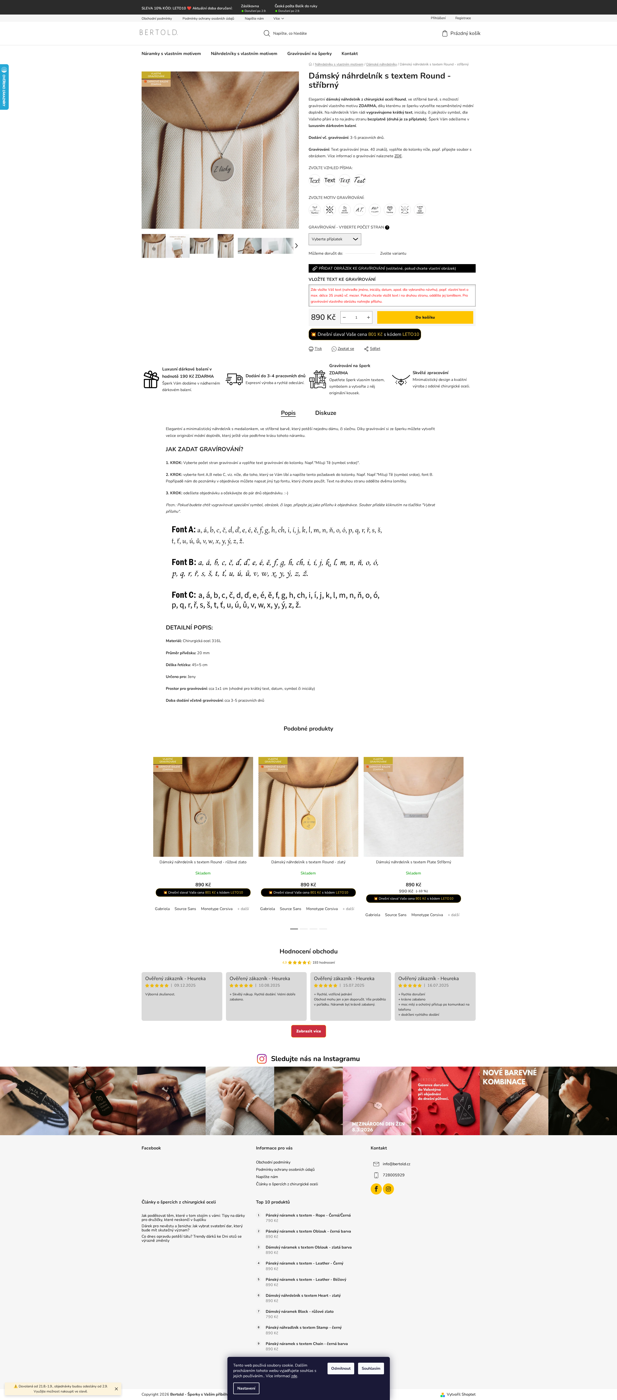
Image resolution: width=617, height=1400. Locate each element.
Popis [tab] (288, 413)
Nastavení (246, 1388)
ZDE (398, 156)
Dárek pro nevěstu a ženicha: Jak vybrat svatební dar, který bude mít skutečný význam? (192, 1228)
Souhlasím (371, 1368)
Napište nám (254, 18)
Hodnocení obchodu (309, 951)
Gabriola (162, 909)
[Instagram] (388, 1189)
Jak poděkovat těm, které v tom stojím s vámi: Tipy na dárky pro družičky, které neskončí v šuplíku (193, 1218)
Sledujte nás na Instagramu (315, 1058)
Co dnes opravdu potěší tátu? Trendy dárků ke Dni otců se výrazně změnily (192, 1239)
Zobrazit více (308, 1031)
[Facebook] (376, 1189)
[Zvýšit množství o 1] (368, 317)
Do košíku (425, 317)
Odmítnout (341, 1368)
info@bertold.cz (396, 1164)
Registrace (463, 18)
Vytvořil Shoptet (461, 1394)
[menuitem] (171, 53)
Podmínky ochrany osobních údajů (208, 18)
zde (294, 1376)
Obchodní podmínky (157, 18)
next (472, 841)
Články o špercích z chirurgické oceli (287, 1184)
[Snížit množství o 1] (344, 317)
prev (145, 841)
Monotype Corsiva (216, 909)
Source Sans (185, 909)
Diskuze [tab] (325, 413)
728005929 (394, 1175)
